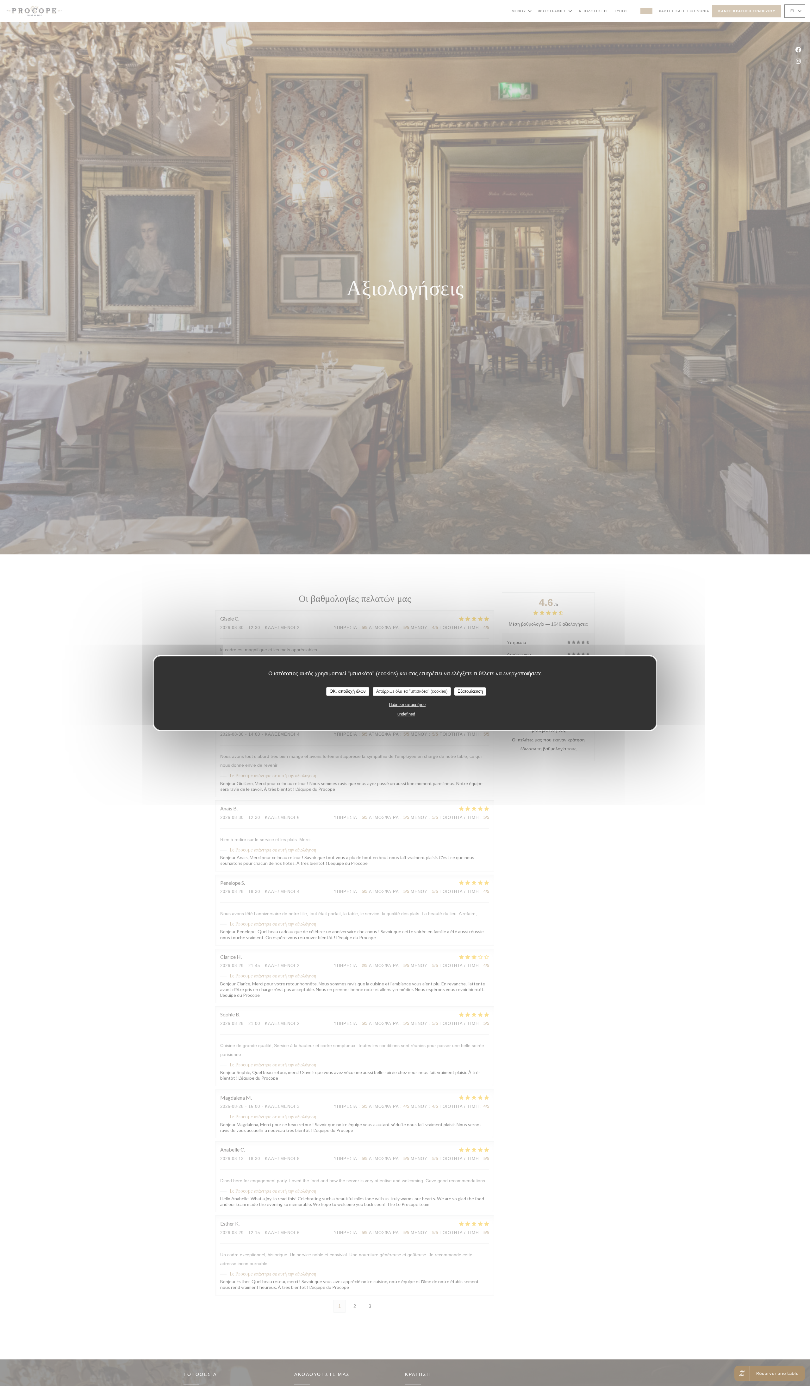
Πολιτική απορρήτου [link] (407, 704)
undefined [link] (406, 714)
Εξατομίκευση (470, 691)
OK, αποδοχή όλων (348, 691)
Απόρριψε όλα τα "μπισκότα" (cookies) (411, 691)
